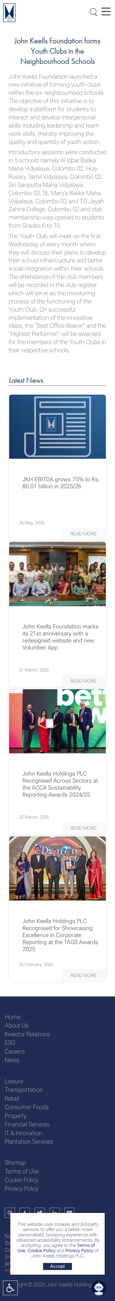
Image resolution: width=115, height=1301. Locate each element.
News (12, 1059)
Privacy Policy (79, 1250)
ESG (10, 1042)
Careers (15, 1051)
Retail (12, 1098)
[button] (84, 533)
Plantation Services (29, 1141)
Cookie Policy (41, 1250)
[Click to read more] (57, 427)
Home (12, 1016)
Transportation (24, 1089)
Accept (57, 1266)
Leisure (14, 1081)
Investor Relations (27, 1034)
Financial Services (27, 1124)
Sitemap (15, 1162)
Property (15, 1115)
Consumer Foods (27, 1107)
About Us (17, 1025)
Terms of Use (22, 1171)
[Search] (92, 11)
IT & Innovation (23, 1133)
